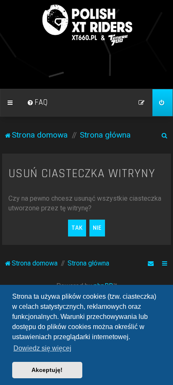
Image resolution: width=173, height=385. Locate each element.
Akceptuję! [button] (47, 369)
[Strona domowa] (86, 25)
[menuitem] (37, 102)
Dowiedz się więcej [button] (42, 348)
